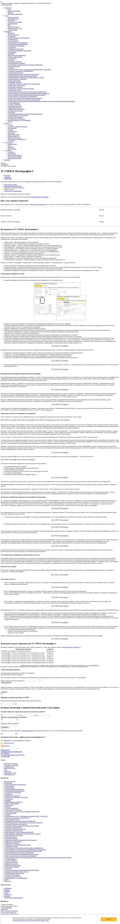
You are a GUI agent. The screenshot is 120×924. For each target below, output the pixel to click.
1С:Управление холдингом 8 (16, 118)
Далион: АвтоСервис (14, 80)
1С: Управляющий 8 (14, 103)
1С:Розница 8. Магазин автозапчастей (15, 824)
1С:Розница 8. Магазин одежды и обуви (16, 872)
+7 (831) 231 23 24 (8, 743)
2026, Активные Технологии (9, 911)
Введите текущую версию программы (12, 680)
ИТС (9, 25)
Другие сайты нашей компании (13, 897)
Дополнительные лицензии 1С (17, 55)
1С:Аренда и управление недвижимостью (20, 71)
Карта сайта (7, 894)
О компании (8, 8)
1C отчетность (8, 142)
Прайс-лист (11, 33)
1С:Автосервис (12, 58)
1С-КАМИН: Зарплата (14, 82)
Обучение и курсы (13, 27)
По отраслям (11, 36)
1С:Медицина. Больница (15, 87)
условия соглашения (27, 730)
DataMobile (11, 53)
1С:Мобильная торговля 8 (15, 49)
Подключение (12, 149)
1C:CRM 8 (11, 68)
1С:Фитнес (11, 60)
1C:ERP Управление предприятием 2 (19, 38)
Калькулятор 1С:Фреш (14, 158)
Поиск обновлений (13, 134)
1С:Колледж (11, 112)
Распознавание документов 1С (17, 139)
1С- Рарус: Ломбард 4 (14, 104)
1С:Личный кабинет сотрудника (17, 126)
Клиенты (7, 890)
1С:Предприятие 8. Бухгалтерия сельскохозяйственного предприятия (28, 93)
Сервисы (7, 123)
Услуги (6, 15)
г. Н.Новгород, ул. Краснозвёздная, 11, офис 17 (17, 740)
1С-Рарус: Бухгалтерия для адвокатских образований (24, 99)
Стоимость (11, 152)
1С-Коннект (11, 141)
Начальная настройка (10, 184)
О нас (9, 9)
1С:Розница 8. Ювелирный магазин (15, 829)
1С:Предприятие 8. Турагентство (18, 115)
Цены (9, 145)
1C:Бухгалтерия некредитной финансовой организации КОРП (26, 95)
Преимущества (12, 144)
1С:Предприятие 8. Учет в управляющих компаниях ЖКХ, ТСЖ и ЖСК (29, 69)
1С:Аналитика (12, 52)
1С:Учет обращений (14, 66)
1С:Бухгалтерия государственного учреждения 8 (22, 96)
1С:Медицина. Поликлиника (16, 85)
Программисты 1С (13, 19)
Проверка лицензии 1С (15, 137)
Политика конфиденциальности (21, 920)
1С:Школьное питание (14, 107)
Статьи (6, 893)
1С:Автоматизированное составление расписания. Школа (25, 114)
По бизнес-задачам (13, 34)
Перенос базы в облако (14, 156)
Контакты (7, 160)
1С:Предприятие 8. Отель (15, 73)
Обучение (7, 891)
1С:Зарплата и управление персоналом (19, 50)
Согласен (108, 919)
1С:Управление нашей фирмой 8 (17, 42)
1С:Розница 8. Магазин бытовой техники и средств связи (21, 826)
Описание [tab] (7, 175)
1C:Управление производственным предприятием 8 (23, 74)
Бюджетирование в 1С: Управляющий (19, 120)
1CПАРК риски (12, 131)
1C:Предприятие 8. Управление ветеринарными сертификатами (27, 92)
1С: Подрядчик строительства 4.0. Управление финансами (25, 65)
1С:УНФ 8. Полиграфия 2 (15, 117)
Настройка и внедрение (15, 22)
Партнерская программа (15, 14)
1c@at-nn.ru (6, 745)
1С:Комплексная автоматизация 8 (18, 44)
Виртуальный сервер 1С (15, 155)
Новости (10, 12)
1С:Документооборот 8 (15, 61)
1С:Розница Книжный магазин (13, 830)
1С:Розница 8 (12, 47)
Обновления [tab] (8, 178)
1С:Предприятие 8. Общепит (16, 63)
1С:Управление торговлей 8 (16, 46)
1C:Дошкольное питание (15, 111)
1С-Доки (10, 130)
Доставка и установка (10, 763)
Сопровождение (12, 23)
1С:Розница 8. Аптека (14, 90)
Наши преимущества (14, 11)
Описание (11, 147)
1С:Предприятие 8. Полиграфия (38, 197)
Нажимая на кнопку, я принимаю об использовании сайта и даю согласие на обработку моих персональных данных (42, 730)
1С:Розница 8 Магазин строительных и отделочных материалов (23, 822)
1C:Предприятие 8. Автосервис (17, 79)
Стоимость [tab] (7, 177)
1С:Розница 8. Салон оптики (13, 827)
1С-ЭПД (10, 125)
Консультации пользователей (13, 186)
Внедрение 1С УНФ (10, 773)
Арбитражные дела (13, 136)
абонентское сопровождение (38, 204)
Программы (7, 31)
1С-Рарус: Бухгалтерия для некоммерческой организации (25, 98)
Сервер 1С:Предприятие (15, 57)
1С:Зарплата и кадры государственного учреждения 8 (24, 84)
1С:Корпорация (12, 39)
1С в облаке (7, 150)
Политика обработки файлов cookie (39, 920)
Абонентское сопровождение (13, 191)
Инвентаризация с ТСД (15, 28)
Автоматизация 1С (13, 17)
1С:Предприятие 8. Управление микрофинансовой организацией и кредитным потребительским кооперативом (41, 101)
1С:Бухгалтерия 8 (13, 41)
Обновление (11, 20)
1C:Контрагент (12, 128)
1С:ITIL (10, 122)
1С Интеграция (12, 30)
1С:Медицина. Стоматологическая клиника (21, 88)
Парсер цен (11, 133)
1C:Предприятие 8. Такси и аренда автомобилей (22, 76)
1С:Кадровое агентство (15, 106)
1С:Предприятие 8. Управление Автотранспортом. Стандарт (26, 77)
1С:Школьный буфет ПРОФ (16, 109)
